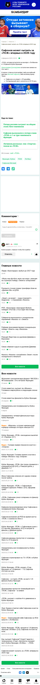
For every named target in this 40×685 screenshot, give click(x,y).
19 (18, 492)
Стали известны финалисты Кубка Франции (18, 398)
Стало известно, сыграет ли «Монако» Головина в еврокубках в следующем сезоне (19, 389)
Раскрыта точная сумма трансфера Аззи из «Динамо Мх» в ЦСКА (19, 289)
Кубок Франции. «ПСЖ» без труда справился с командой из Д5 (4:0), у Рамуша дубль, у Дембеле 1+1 (20, 466)
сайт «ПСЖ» (15, 153)
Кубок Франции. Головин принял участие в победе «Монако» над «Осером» (18, 455)
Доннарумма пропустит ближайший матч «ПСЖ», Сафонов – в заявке (18, 590)
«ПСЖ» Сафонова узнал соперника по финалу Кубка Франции (19, 498)
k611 (7, 244)
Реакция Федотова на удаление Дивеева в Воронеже (18, 338)
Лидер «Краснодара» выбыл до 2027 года (18, 271)
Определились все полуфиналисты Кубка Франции (18, 407)
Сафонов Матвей (9, 163)
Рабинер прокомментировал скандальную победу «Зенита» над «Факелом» (18, 328)
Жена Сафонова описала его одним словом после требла (18, 477)
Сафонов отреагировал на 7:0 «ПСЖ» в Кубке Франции (19, 558)
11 (10, 332)
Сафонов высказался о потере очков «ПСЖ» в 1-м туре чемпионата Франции (19, 135)
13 (10, 349)
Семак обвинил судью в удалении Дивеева (18, 347)
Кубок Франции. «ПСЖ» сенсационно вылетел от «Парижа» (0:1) (19, 436)
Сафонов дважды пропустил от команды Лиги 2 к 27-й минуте (18, 539)
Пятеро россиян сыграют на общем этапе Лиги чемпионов (19, 125)
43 (10, 312)
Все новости (20, 367)
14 (10, 303)
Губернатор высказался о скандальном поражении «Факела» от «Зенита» (17, 318)
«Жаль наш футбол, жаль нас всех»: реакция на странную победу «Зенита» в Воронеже (19, 279)
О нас (8, 668)
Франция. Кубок (8, 159)
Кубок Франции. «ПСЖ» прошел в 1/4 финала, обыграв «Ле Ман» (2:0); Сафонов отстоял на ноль (19, 629)
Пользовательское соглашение (21, 668)
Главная (4, 41)
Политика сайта (6, 672)
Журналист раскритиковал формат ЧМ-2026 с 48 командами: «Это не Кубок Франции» (20, 379)
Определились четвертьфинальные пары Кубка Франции (17, 416)
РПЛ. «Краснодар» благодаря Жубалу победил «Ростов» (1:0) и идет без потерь (17, 309)
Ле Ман (28, 159)
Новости (11, 41)
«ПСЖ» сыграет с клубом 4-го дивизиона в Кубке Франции (18, 599)
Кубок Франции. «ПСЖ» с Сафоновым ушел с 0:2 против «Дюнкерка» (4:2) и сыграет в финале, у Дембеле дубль (19, 528)
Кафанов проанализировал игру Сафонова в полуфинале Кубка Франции (19, 508)
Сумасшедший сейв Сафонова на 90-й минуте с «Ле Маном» (19, 619)
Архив (3, 668)
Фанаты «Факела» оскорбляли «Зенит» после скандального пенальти (19, 355)
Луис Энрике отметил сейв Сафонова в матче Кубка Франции (19, 609)
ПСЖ (20, 159)
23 (10, 359)
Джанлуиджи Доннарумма (10, 67)
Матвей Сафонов (14, 74)
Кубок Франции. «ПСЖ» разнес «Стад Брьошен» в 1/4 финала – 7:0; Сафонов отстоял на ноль (17, 569)
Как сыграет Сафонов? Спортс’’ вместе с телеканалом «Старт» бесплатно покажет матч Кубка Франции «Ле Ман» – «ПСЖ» (18, 641)
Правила (36, 668)
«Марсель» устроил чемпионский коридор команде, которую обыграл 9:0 (17, 426)
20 (10, 322)
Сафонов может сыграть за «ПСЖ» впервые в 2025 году (19, 652)
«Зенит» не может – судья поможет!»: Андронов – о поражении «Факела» (16, 299)
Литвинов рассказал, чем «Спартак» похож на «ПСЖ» (19, 145)
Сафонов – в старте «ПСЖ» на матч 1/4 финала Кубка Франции (17, 580)
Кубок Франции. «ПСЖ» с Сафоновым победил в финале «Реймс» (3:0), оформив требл (18, 487)
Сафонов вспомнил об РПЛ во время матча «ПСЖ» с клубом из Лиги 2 (18, 518)
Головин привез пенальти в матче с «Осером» (18, 446)
